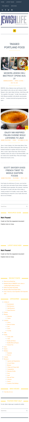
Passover (9, 355)
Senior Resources (11, 310)
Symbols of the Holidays (13, 383)
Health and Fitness (11, 340)
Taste (8, 326)
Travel (8, 328)
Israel (5, 347)
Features (16, 178)
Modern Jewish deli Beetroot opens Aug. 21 (14, 76)
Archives (14, 6)
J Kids (8, 338)
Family (5, 334)
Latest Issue (10, 2)
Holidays (6, 351)
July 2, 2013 (24, 178)
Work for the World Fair (9, 281)
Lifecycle (9, 379)
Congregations (10, 369)
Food (16, 80)
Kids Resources (10, 306)
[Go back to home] (14, 19)
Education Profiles (11, 371)
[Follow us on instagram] (11, 10)
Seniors (5, 349)
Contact (19, 2)
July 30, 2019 (14, 83)
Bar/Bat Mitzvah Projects (13, 342)
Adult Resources (11, 308)
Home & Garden (11, 324)
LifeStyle (6, 320)
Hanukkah (9, 353)
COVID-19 (6, 302)
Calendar (6, 357)
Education (9, 316)
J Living (21, 80)
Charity (9, 318)
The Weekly (5, 6)
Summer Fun (10, 345)
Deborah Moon (8, 80)
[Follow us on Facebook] (5, 10)
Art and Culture (10, 363)
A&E (5, 332)
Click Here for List (8, 392)
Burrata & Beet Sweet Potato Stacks (12, 289)
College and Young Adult (13, 367)
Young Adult (10, 336)
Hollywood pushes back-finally (11, 287)
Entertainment (10, 304)
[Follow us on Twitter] (8, 10)
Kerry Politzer (5, 140)
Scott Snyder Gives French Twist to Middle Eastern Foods (14, 171)
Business (6, 314)
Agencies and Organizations (13, 361)
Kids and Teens (10, 377)
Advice (8, 322)
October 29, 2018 (23, 140)
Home (2, 2)
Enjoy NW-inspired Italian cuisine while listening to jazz (14, 135)
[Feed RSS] (2, 10)
